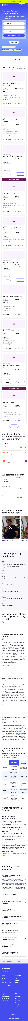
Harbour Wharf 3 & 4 (8, 853)
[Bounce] (6, 5)
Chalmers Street (20, 881)
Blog (3, 980)
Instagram (17, 1000)
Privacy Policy (5, 998)
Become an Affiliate (6, 985)
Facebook (17, 996)
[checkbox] (13, 63)
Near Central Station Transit (11, 883)
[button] (14, 35)
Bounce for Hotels (6, 988)
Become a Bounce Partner (6, 983)
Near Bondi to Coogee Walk (17, 733)
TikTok (16, 1002)
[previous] (20, 466)
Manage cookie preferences (5, 1001)
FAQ (16, 978)
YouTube (17, 1007)
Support (17, 980)
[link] (22, 4)
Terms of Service (6, 996)
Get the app (4, 978)
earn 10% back (17, 1)
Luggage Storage (11, 961)
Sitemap (17, 982)
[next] (24, 466)
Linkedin (17, 1004)
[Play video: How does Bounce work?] (11, 527)
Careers (4, 990)
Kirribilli (5, 857)
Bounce (3, 961)
